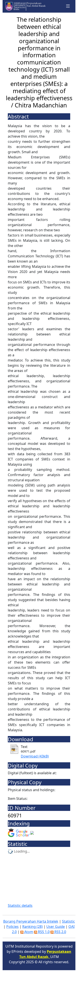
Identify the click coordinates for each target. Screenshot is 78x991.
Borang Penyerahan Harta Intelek (30, 921)
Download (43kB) (35, 756)
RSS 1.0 (43, 931)
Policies (12, 926)
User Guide (55, 926)
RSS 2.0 (60, 931)
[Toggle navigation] (68, 6)
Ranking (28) (32, 926)
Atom (28, 931)
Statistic (68, 921)
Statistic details (20, 905)
